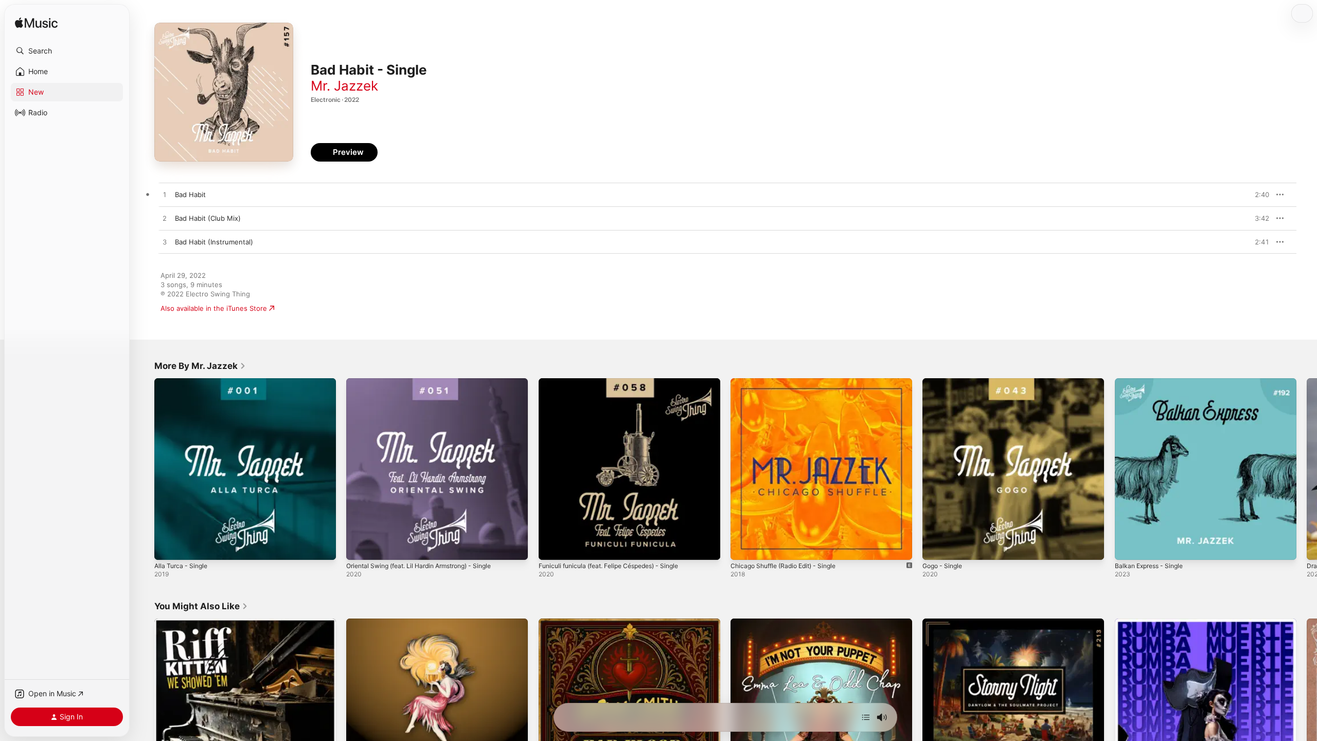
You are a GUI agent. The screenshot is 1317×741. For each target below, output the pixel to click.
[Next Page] (1307, 469)
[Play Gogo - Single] (935, 547)
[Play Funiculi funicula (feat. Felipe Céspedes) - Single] (551, 547)
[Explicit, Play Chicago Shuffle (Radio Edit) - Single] (743, 547)
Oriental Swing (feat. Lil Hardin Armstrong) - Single (428, 382)
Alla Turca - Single (183, 382)
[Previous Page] (144, 469)
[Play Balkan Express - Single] (1127, 547)
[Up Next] (866, 717)
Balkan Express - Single (1152, 382)
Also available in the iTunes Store (214, 308)
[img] (36, 23)
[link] (200, 366)
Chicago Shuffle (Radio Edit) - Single (789, 382)
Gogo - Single (944, 382)
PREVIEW (1258, 194)
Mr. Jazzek (344, 86)
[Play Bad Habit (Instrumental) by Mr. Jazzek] (164, 242)
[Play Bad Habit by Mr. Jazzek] (164, 195)
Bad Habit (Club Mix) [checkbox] (208, 218)
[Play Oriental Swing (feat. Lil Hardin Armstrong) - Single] (359, 547)
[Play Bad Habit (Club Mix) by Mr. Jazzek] (164, 218)
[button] (66, 51)
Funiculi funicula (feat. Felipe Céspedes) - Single (617, 382)
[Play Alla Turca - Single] (167, 547)
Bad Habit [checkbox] (190, 194)
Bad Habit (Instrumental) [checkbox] (214, 242)
